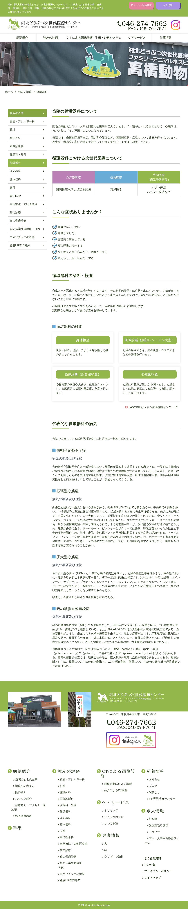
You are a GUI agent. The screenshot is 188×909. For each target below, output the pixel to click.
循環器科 (15, 162)
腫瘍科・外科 (18, 154)
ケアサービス (137, 37)
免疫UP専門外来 (20, 245)
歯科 (12, 187)
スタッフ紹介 (23, 798)
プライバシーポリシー (158, 871)
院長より (154, 792)
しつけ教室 (111, 823)
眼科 (12, 129)
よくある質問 (152, 858)
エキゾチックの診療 (22, 237)
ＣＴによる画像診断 (79, 37)
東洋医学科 (67, 837)
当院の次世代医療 (26, 779)
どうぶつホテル (114, 816)
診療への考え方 (25, 785)
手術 (17, 828)
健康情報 (166, 37)
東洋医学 (15, 195)
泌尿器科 (15, 179)
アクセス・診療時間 (141, 5)
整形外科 (15, 137)
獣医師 (153, 818)
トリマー (154, 831)
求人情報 (168, 5)
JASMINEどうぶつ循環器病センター (151, 407)
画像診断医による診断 (118, 783)
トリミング (111, 810)
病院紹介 (22, 37)
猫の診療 (15, 212)
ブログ (153, 785)
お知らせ (154, 779)
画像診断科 (17, 146)
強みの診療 (50, 37)
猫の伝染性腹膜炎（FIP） (25, 228)
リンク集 (149, 864)
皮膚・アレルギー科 (22, 121)
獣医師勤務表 (23, 815)
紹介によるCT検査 (115, 790)
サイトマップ (152, 877)
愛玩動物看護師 (158, 825)
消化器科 (15, 171)
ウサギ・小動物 (114, 856)
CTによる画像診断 (117, 773)
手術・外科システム (108, 37)
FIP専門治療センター (162, 798)
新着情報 (155, 771)
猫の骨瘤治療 (18, 220)
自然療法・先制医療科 (23, 204)
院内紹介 (20, 792)
